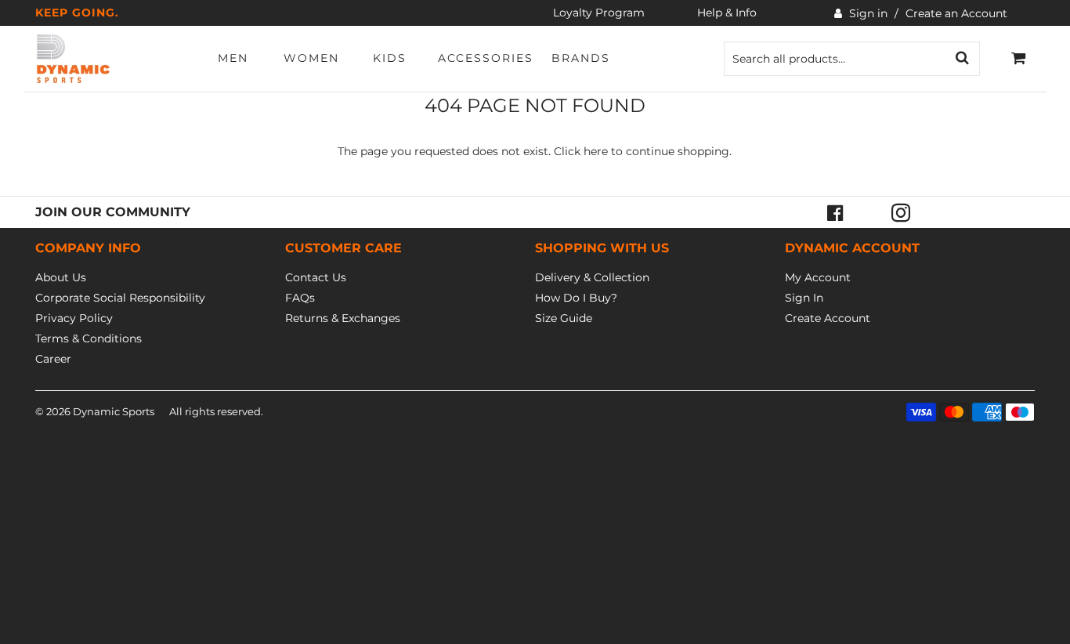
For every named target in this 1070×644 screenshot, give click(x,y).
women (311, 58)
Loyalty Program (599, 12)
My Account (818, 277)
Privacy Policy (74, 318)
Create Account (827, 318)
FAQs (300, 298)
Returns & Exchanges (342, 318)
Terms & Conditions (88, 338)
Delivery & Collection (592, 277)
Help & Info (727, 12)
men (233, 58)
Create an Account (956, 13)
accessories (485, 58)
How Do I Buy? (576, 298)
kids (390, 58)
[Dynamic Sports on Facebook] (835, 212)
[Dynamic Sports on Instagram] (900, 212)
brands (580, 58)
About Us (60, 277)
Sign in (868, 13)
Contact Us (315, 277)
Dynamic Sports (113, 411)
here (596, 151)
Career (53, 359)
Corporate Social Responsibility (120, 298)
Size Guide (563, 318)
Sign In (804, 298)
